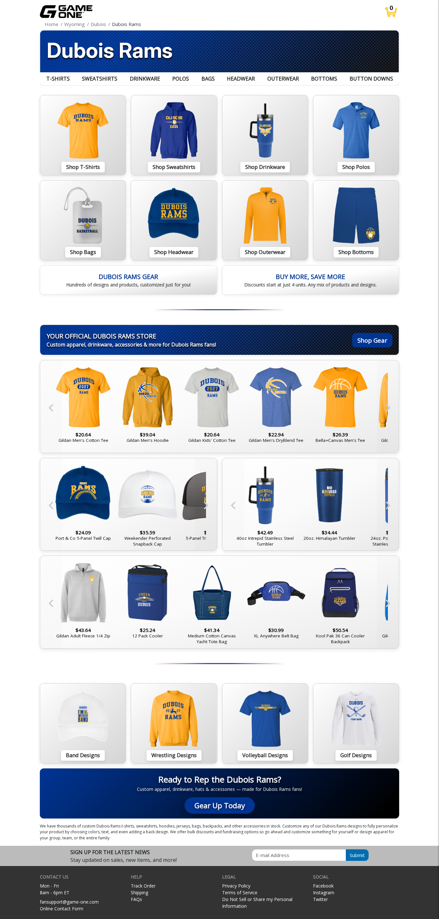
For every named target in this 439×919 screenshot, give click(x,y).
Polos (180, 78)
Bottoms (324, 78)
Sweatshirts (99, 78)
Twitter (320, 899)
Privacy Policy (236, 886)
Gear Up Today (219, 805)
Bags (208, 78)
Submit (357, 855)
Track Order (143, 886)
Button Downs (371, 78)
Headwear (241, 78)
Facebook (323, 886)
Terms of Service (239, 892)
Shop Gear (372, 340)
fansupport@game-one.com (69, 902)
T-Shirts (58, 78)
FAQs (136, 899)
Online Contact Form (61, 909)
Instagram (323, 892)
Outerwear (283, 78)
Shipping (139, 892)
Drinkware (145, 78)
